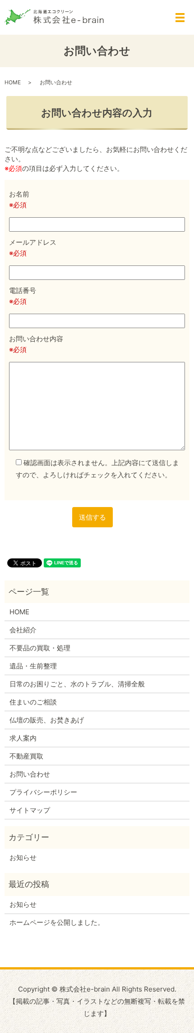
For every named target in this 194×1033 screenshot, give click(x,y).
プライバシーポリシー (43, 792)
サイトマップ (29, 810)
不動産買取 (26, 756)
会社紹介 (23, 630)
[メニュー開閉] (180, 17)
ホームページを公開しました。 (56, 922)
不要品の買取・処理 (39, 648)
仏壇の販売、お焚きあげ (46, 720)
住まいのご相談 (33, 702)
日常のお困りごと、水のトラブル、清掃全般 (77, 684)
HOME (13, 82)
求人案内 (23, 738)
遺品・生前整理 (33, 666)
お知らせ (23, 857)
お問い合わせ (29, 774)
